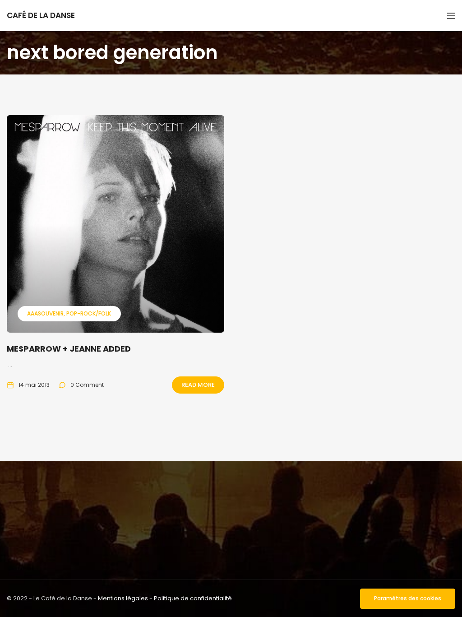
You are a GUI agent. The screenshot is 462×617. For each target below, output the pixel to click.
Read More (198, 384)
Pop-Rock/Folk (88, 313)
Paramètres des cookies (407, 598)
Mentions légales (123, 598)
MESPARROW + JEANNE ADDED (69, 348)
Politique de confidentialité (193, 598)
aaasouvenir (45, 313)
